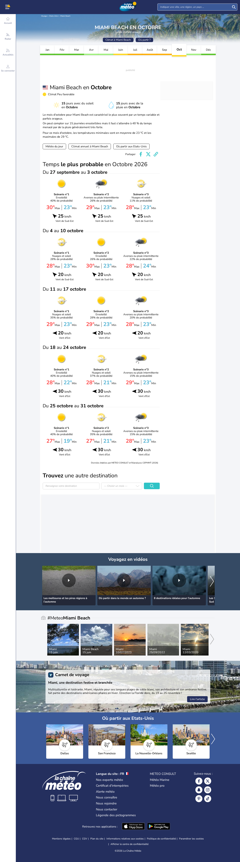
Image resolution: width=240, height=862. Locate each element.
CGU (76, 838)
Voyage (44, 16)
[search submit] (233, 7)
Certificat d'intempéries (112, 785)
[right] (212, 581)
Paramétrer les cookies (191, 838)
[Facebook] (198, 781)
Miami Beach (65, 16)
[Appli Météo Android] (158, 826)
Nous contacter (106, 809)
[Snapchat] (198, 789)
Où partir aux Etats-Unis (131, 146)
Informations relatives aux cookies (125, 838)
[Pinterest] (198, 798)
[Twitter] (207, 781)
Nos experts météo (109, 780)
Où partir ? (144, 40)
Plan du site (96, 838)
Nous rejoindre (106, 803)
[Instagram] (207, 789)
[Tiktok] (207, 798)
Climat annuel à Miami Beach (89, 146)
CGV (84, 838)
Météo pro (157, 785)
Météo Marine (159, 780)
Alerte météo (105, 791)
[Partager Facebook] (140, 154)
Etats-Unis (53, 16)
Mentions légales (61, 838)
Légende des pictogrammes (116, 815)
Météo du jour (54, 146)
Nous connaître (106, 797)
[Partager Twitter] (148, 154)
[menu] (8, 7)
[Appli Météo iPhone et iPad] (133, 826)
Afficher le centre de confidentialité (129, 844)
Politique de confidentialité (161, 838)
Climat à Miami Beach (118, 40)
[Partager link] (156, 154)
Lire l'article (197, 699)
